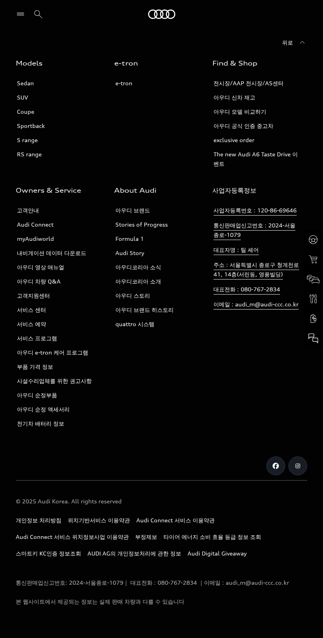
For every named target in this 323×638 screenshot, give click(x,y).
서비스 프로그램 (37, 338)
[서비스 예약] (313, 299)
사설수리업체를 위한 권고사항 (54, 380)
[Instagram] (297, 465)
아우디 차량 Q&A (39, 281)
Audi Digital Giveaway (217, 553)
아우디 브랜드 (132, 210)
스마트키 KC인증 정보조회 (48, 553)
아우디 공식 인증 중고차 (243, 125)
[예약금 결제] (313, 259)
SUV (22, 97)
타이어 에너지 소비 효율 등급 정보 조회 (212, 536)
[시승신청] (313, 240)
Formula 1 (129, 238)
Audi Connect (35, 224)
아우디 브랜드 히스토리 (144, 309)
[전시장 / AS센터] (313, 279)
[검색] (38, 14)
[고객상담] (313, 338)
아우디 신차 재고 (234, 97)
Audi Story (129, 253)
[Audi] (161, 14)
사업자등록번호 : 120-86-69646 (255, 210)
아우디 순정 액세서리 (43, 409)
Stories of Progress (141, 224)
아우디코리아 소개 (138, 281)
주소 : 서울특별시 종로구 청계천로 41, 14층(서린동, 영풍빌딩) (256, 269)
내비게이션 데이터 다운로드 (51, 253)
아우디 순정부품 (37, 395)
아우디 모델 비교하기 (239, 111)
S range (27, 140)
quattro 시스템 (134, 324)
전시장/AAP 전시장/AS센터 (248, 83)
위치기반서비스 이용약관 (99, 520)
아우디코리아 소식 (138, 267)
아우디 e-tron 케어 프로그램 (52, 352)
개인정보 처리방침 (38, 520)
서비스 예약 (31, 324)
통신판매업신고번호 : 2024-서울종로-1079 (254, 230)
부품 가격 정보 (35, 366)
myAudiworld (35, 238)
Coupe (25, 111)
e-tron (123, 83)
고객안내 (28, 210)
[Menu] (22, 14)
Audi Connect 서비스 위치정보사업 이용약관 (72, 536)
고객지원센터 (33, 295)
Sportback (31, 125)
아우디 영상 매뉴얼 (40, 267)
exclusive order (233, 140)
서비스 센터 (31, 309)
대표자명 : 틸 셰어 (236, 249)
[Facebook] (275, 465)
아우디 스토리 (132, 295)
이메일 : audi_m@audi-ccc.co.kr (256, 304)
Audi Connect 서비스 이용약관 (175, 520)
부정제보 (146, 536)
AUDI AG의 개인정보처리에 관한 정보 (134, 553)
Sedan (25, 83)
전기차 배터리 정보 (40, 423)
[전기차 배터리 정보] (313, 318)
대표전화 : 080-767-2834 (246, 289)
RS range (29, 154)
